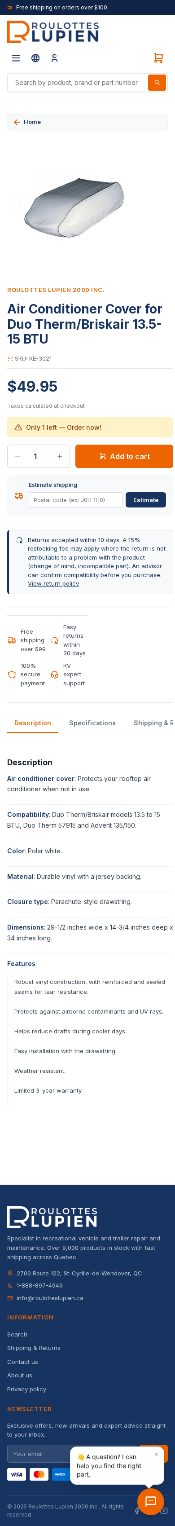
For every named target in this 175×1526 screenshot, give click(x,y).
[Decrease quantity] (17, 456)
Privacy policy (26, 1389)
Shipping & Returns (34, 1347)
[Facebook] (137, 1511)
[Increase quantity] (60, 456)
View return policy (53, 583)
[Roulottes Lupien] (150, 1501)
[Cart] (158, 58)
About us (19, 1375)
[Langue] (35, 57)
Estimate (145, 499)
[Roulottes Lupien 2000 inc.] (53, 32)
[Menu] (16, 58)
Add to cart (130, 456)
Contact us (22, 1361)
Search (17, 1334)
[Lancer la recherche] (157, 83)
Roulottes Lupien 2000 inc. (56, 289)
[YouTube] (164, 1511)
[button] (117, 1466)
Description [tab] (32, 723)
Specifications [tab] (92, 723)
